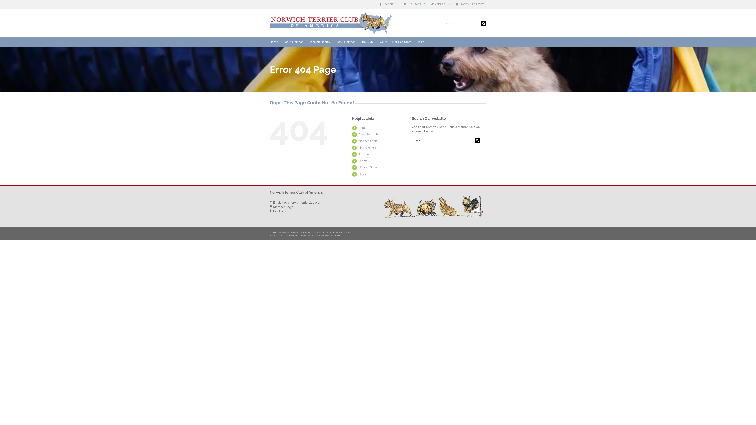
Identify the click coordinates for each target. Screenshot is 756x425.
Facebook (279, 211)
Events (363, 161)
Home (362, 127)
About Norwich (368, 134)
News (362, 174)
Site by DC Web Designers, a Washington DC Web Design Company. (305, 235)
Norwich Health (369, 141)
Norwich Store (368, 167)
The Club (365, 154)
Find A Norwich (368, 147)
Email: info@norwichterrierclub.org (296, 202)
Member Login (283, 207)
